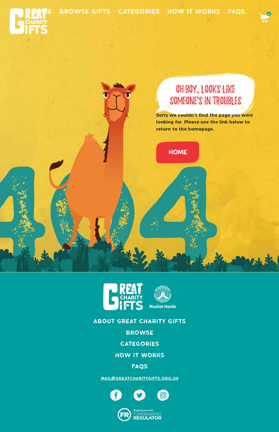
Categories (139, 11)
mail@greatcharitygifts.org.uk (139, 378)
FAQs (236, 11)
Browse (139, 332)
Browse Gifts (84, 11)
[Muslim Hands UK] (116, 397)
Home (42, 11)
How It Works (193, 11)
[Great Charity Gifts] (139, 397)
